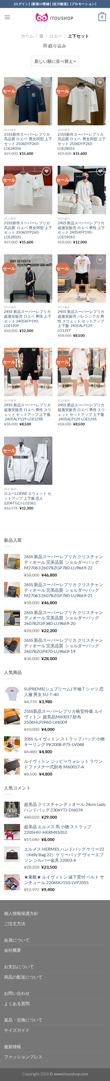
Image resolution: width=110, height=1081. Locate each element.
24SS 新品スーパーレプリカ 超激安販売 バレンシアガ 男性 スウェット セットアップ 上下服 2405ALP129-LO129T (81, 321)
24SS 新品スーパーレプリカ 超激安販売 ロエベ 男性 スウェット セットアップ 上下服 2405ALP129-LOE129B (27, 412)
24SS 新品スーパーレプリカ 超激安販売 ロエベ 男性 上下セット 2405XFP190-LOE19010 (81, 230)
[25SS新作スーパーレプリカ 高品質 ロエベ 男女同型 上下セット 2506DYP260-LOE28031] (28, 190)
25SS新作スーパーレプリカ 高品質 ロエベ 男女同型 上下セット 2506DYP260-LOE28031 (28, 230)
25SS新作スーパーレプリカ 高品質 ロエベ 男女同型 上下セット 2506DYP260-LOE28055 (82, 141)
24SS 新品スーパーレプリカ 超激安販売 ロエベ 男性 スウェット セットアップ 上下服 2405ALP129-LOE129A (81, 412)
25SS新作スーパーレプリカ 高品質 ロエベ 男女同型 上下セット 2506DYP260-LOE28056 (28, 141)
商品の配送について (23, 976)
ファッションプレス (23, 1056)
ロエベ (55, 35)
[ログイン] (22, 4)
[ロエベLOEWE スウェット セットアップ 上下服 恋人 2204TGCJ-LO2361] (28, 461)
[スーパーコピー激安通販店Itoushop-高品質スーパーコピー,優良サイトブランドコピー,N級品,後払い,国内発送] (55, 17)
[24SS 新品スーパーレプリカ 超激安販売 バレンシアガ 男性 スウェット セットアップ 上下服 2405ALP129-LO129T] (82, 278)
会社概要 (12, 949)
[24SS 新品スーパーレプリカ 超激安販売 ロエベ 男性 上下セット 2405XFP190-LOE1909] (28, 278)
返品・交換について (23, 1019)
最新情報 (12, 1046)
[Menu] (7, 17)
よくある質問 (17, 1003)
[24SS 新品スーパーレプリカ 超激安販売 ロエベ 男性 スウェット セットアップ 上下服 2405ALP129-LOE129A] (82, 372)
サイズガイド (17, 1030)
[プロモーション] (82, 4)
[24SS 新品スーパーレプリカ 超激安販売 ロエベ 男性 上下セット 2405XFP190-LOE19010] (82, 190)
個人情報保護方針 (21, 913)
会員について (17, 939)
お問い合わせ (17, 993)
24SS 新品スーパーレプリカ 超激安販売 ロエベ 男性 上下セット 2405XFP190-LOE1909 (27, 318)
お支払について (19, 966)
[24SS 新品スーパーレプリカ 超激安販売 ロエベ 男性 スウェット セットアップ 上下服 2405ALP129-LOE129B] (28, 372)
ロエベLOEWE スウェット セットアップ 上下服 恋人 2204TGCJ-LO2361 (27, 498)
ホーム (27, 35)
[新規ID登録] (41, 4)
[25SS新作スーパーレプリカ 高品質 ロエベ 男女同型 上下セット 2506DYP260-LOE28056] (28, 101)
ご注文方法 (14, 923)
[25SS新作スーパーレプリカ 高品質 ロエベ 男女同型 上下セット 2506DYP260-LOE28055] (82, 101)
